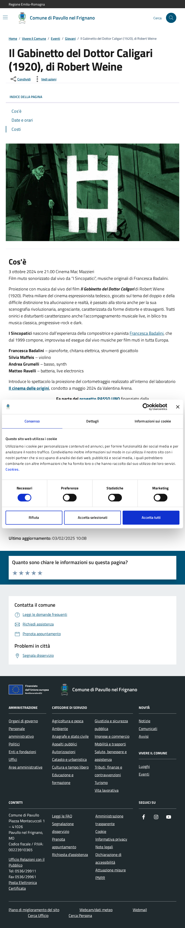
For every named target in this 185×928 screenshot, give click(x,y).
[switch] (70, 497)
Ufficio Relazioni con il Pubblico (27, 862)
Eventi (55, 38)
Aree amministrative (25, 767)
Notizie (144, 721)
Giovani (70, 38)
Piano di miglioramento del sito (34, 910)
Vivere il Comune (34, 38)
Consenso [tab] (32, 421)
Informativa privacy (111, 839)
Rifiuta (34, 517)
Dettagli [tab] (92, 421)
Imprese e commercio (112, 736)
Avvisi (144, 736)
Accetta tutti (151, 517)
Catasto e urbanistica (69, 759)
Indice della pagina (26, 96)
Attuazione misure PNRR (110, 874)
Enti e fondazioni (22, 752)
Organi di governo (23, 721)
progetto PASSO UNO (99, 398)
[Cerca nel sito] (171, 18)
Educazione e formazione (62, 778)
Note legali (104, 847)
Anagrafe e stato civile (70, 736)
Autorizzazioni (63, 752)
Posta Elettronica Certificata (23, 885)
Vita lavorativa (107, 790)
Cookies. (13, 469)
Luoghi (144, 766)
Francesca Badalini (147, 333)
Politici (14, 744)
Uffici (13, 759)
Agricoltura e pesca (67, 721)
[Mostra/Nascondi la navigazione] (5, 17)
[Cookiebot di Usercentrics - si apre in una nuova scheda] (146, 406)
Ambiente (60, 728)
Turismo (101, 782)
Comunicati (148, 728)
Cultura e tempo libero (70, 767)
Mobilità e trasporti (110, 744)
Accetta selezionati (92, 517)
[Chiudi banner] (177, 406)
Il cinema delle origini (29, 388)
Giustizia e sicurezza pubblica (111, 724)
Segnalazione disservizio (63, 827)
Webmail (140, 910)
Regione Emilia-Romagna (27, 4)
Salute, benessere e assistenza (111, 755)
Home (13, 38)
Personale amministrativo (21, 732)
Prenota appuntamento (64, 843)
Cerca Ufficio (38, 915)
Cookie (100, 831)
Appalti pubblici (64, 744)
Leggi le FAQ (62, 816)
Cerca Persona (80, 915)
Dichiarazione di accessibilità (108, 858)
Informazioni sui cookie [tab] (153, 421)
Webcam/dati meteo (95, 910)
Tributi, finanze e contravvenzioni (108, 771)
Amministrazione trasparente (109, 820)
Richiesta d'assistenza (70, 854)
